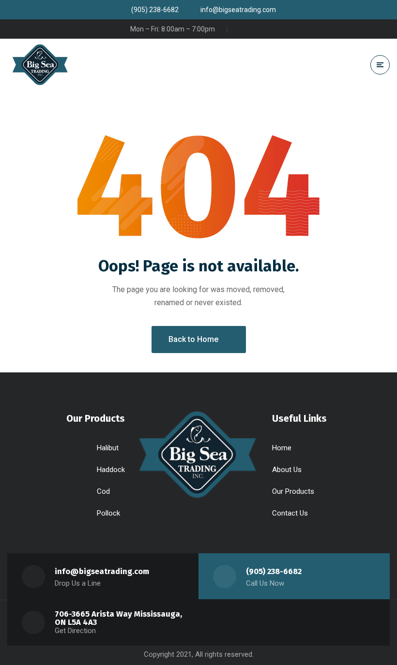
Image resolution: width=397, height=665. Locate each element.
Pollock (108, 513)
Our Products (293, 491)
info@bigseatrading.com (102, 571)
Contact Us (290, 513)
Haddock (111, 469)
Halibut (108, 447)
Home (281, 447)
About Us (287, 469)
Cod (103, 491)
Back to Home (193, 339)
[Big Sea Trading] (53, 64)
